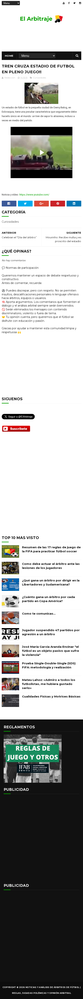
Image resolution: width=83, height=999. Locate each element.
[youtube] (63, 3)
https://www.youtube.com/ (34, 194)
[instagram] (80, 3)
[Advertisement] (41, 486)
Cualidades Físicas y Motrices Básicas (51, 696)
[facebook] (69, 3)
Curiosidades (39, 77)
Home (9, 55)
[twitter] (74, 3)
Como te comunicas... (39, 613)
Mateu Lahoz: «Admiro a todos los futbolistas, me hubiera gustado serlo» (48, 684)
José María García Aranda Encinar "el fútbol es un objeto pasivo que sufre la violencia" (50, 651)
